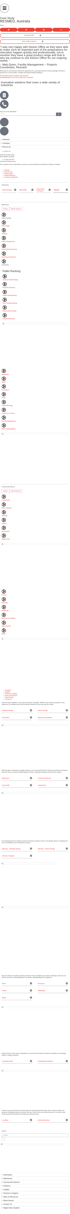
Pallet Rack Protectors (9, 257)
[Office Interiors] (4, 623)
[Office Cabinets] (4, 504)
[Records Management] (4, 417)
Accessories (5, 531)
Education (5, 602)
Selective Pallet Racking (10, 279)
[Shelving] (4, 230)
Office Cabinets (6, 508)
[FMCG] (4, 379)
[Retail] (4, 394)
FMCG (4, 382)
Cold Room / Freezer (8, 413)
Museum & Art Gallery (8, 618)
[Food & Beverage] (4, 402)
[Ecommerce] (4, 386)
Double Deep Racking (10, 295)
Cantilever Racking (9, 318)
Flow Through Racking (10, 303)
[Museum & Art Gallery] (4, 615)
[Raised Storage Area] (4, 238)
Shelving (4, 233)
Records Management (9, 421)
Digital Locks (6, 539)
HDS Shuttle (6, 226)
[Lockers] (4, 520)
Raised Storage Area (8, 241)
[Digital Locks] (4, 535)
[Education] (4, 599)
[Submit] (58, 114)
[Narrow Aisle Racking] (5, 307)
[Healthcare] (4, 607)
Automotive (5, 374)
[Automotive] (4, 371)
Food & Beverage (7, 405)
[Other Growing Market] (4, 425)
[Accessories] (4, 528)
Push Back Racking (9, 287)
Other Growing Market (8, 429)
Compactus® (6, 500)
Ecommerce (5, 390)
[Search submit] (3, 1139)
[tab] (5, 209)
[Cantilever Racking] (5, 315)
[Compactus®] (4, 497)
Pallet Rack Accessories (9, 249)
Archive (4, 595)
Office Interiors (6, 626)
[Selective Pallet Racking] (5, 276)
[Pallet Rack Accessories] (4, 246)
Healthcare (5, 610)
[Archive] (4, 591)
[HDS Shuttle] (4, 222)
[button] (9, 30)
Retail (3, 397)
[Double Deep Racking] (5, 292)
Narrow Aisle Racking (9, 311)
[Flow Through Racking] (5, 300)
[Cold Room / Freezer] (4, 410)
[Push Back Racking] (5, 284)
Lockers (4, 523)
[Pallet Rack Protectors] (4, 253)
